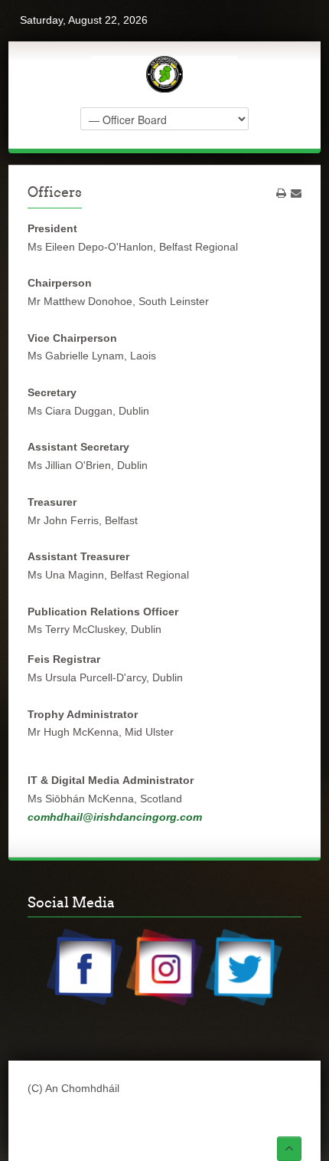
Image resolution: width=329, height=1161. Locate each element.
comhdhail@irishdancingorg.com (115, 817)
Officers (55, 192)
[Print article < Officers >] (281, 193)
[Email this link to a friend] (296, 193)
